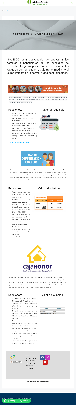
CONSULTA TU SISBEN (18, 142)
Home (6, 10)
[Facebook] (42, 357)
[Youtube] (45, 362)
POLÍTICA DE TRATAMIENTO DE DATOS (38, 382)
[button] (16, 401)
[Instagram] (47, 357)
